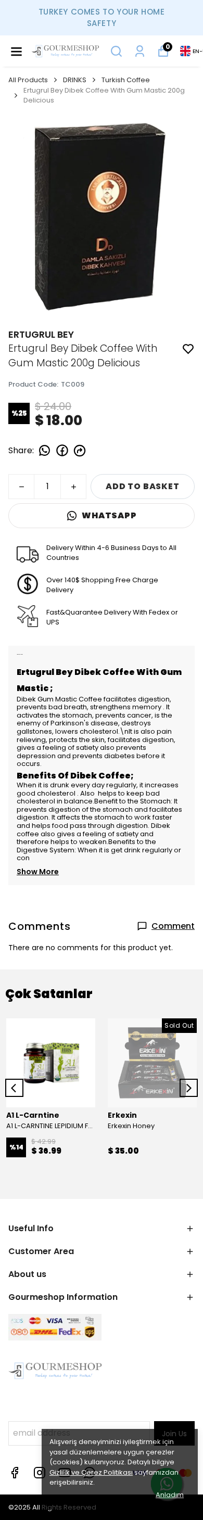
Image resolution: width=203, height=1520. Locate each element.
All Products (28, 80)
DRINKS (74, 80)
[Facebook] (14, 1472)
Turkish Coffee (126, 80)
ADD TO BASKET (142, 486)
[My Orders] (139, 51)
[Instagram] (39, 1472)
